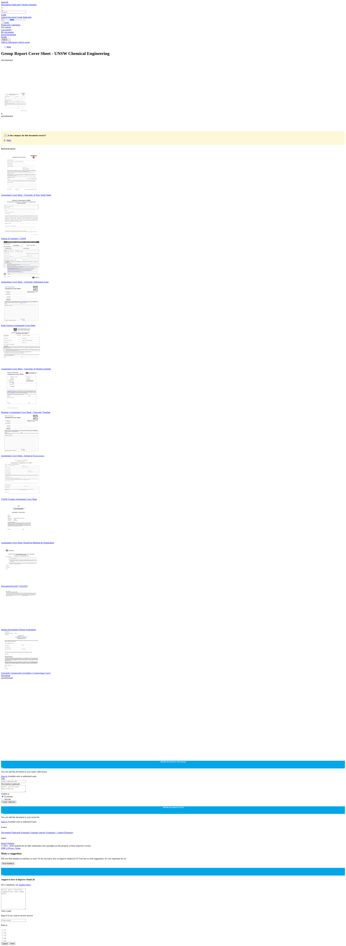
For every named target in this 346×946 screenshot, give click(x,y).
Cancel (5, 943)
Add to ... (5, 40)
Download (5, 675)
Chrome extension (28, 5)
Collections (15, 25)
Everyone (8, 796)
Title (3, 779)
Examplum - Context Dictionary (59, 832)
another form (24, 885)
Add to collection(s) (9, 42)
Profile (4, 37)
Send (12, 943)
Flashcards (16, 5)
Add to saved (24, 42)
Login (3, 15)
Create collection (8, 802)
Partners (10, 843)
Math (8, 47)
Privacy (11, 848)
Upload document (9, 17)
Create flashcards (24, 17)
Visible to (5, 794)
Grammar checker (37, 832)
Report (4, 843)
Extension (25, 832)
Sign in (4, 776)
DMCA (4, 848)
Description (10, 784)
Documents (6, 5)
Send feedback (8, 863)
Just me (7, 799)
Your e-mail (6, 911)
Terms (17, 848)
